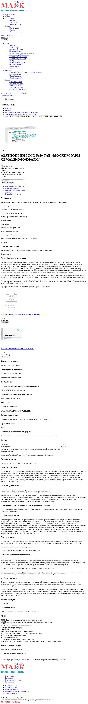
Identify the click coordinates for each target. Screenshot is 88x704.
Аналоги (8, 192)
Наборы (12, 61)
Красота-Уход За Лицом (18, 57)
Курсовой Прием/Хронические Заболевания (25, 72)
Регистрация (9, 99)
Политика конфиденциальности (17, 691)
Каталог (4, 39)
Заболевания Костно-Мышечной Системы (20, 114)
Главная (8, 108)
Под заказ (5, 180)
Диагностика (14, 47)
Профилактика (14, 66)
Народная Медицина (17, 62)
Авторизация (10, 101)
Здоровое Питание (16, 49)
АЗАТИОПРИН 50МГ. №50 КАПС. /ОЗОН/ (17, 349)
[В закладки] (2, 165)
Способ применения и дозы (15, 190)
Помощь (8, 26)
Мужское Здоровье (16, 87)
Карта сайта (9, 682)
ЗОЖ (7, 43)
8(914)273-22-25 (6, 37)
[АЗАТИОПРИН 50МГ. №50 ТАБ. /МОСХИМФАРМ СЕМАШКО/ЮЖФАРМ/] (21, 150)
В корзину (5, 322)
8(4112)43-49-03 (6, 35)
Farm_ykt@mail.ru (11, 689)
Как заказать (14, 28)
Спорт (11, 68)
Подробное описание (13, 194)
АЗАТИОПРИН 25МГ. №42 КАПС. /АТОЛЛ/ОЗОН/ (20, 314)
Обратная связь (15, 24)
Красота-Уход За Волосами (19, 55)
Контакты (13, 22)
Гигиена (12, 45)
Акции (7, 16)
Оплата (12, 30)
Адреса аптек (10, 14)
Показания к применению (14, 186)
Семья (7, 80)
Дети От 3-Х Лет (15, 82)
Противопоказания (12, 188)
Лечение (8, 70)
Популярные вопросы (17, 32)
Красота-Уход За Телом (17, 59)
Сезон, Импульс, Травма (18, 89)
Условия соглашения (12, 693)
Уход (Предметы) (15, 78)
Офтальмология (15, 64)
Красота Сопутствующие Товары (21, 53)
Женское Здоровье (16, 84)
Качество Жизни (15, 51)
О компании (9, 18)
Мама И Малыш (15, 85)
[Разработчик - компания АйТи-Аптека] (10, 702)
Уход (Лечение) (15, 76)
